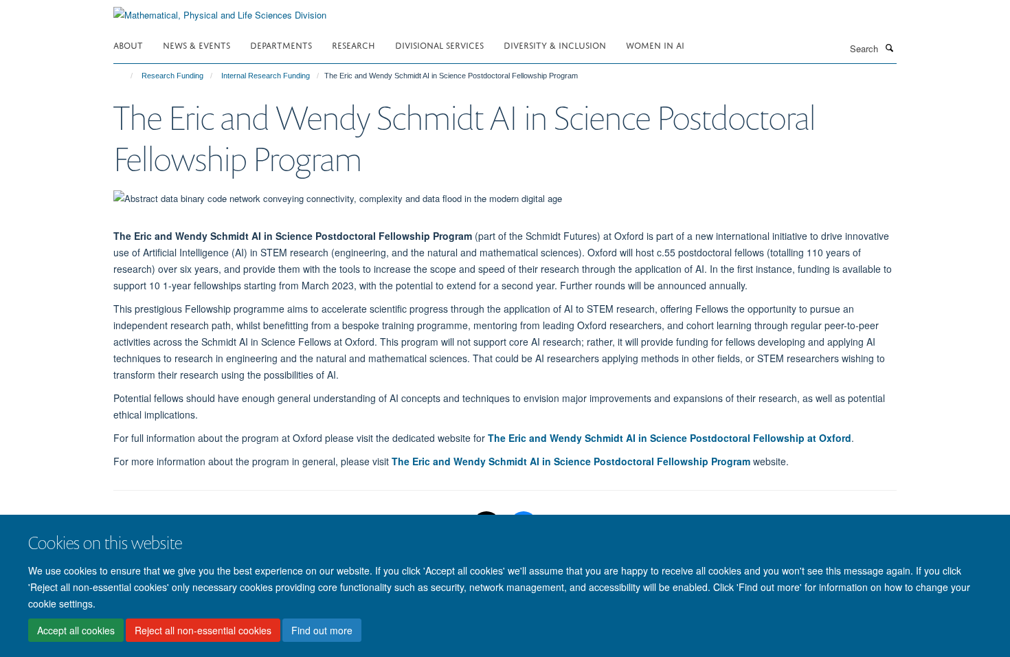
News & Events (196, 44)
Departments (281, 44)
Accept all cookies (76, 630)
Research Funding (172, 75)
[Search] (889, 47)
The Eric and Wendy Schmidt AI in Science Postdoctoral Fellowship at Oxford (669, 438)
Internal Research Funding (265, 75)
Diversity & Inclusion (555, 44)
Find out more (321, 630)
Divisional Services (439, 44)
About (128, 44)
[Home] (125, 75)
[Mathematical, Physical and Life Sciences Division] (219, 9)
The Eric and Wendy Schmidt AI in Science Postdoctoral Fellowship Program (571, 461)
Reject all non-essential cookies (203, 630)
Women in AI (655, 44)
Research (353, 44)
